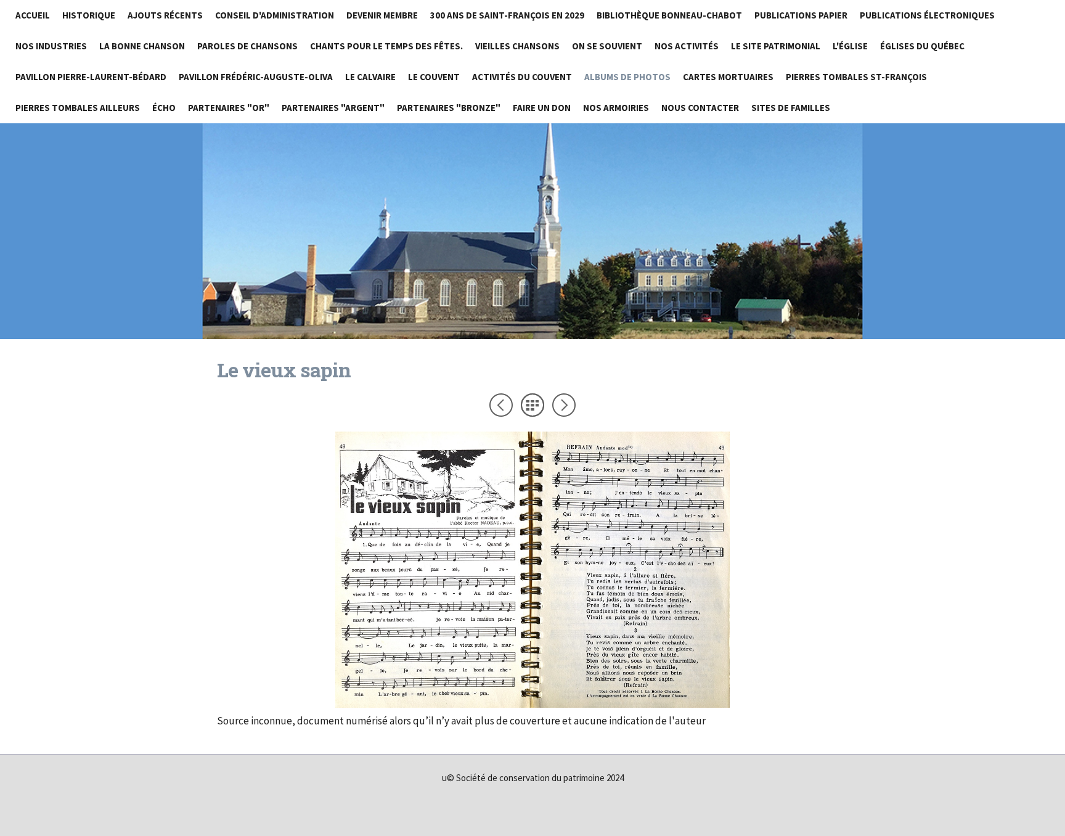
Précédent (501, 405)
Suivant (564, 405)
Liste (532, 405)
